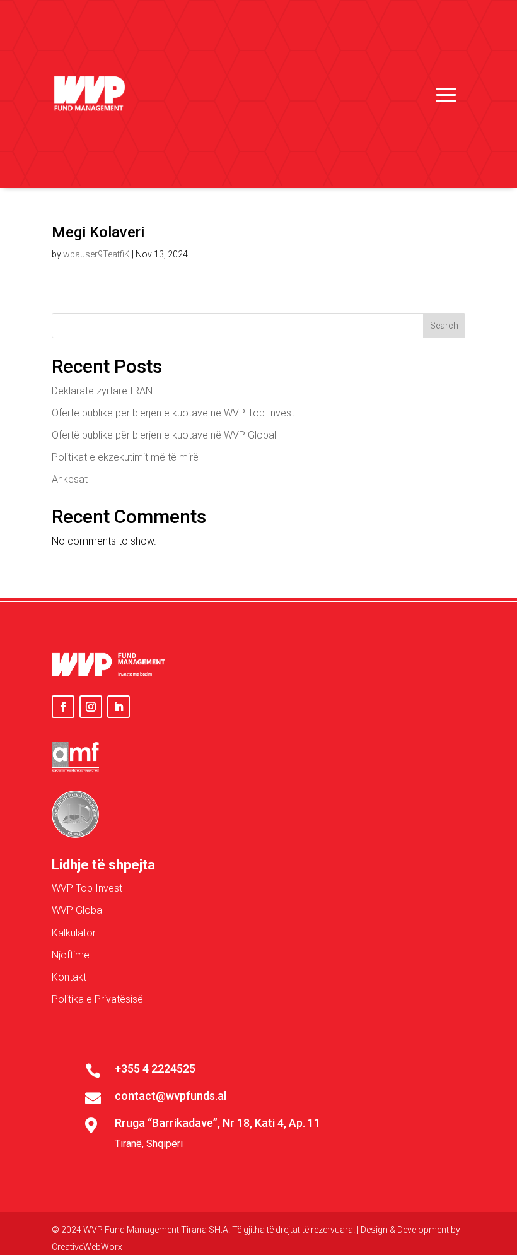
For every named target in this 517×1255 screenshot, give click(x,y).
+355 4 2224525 (155, 1068)
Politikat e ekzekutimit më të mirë (125, 457)
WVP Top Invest (87, 888)
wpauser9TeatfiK (96, 254)
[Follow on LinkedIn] (118, 706)
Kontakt (69, 977)
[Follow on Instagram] (90, 706)
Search (444, 326)
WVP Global (78, 910)
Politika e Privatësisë (97, 999)
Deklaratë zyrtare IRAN (102, 391)
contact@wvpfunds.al (170, 1095)
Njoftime (71, 955)
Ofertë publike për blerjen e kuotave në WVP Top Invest (173, 413)
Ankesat (70, 479)
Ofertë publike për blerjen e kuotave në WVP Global (164, 435)
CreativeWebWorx (87, 1247)
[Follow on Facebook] (63, 706)
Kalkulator (74, 933)
